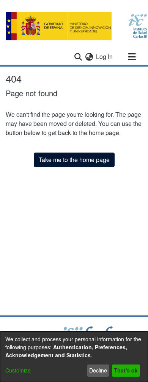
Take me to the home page (74, 159)
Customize (18, 370)
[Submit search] (78, 56)
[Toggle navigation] (131, 56)
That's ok (126, 370)
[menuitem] (89, 56)
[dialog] (74, 356)
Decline (98, 370)
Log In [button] (104, 56)
